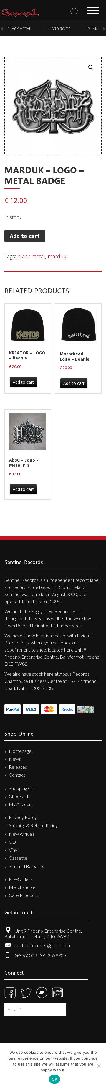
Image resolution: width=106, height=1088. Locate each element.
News (15, 759)
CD (12, 842)
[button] (91, 67)
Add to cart (25, 236)
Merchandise (22, 887)
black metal (15, 28)
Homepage (20, 751)
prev (2, 29)
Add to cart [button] (23, 382)
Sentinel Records (20, 11)
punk (88, 28)
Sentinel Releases (26, 866)
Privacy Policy (23, 817)
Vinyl (13, 850)
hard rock (55, 28)
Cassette (18, 858)
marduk (57, 256)
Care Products (23, 895)
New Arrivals (22, 834)
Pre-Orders (20, 879)
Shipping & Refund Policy (33, 825)
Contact (17, 775)
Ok (54, 1079)
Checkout (19, 796)
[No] (99, 1066)
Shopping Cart (23, 788)
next (104, 29)
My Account (21, 804)
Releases (18, 767)
